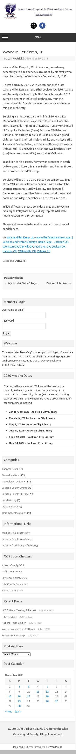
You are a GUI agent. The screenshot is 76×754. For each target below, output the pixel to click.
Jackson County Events (14, 487)
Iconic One (19, 746)
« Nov (8, 711)
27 (56, 701)
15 (10, 696)
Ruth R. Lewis (9, 616)
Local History (9, 500)
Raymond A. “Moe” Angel (21, 283)
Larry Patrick (15, 58)
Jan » (18, 711)
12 (47, 691)
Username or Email (13, 309)
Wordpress (55, 746)
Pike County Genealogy (15, 584)
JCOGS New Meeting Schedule (19, 610)
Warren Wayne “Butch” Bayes (18, 629)
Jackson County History (15, 494)
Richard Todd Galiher (14, 622)
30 (19, 706)
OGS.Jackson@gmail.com (46, 360)
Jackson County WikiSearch (17, 539)
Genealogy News (11, 475)
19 (47, 696)
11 (38, 691)
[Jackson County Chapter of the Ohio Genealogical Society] (38, 18)
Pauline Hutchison (59, 283)
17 (28, 696)
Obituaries (21, 260)
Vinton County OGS (13, 590)
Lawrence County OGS (14, 577)
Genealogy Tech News (14, 481)
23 (19, 701)
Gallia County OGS (12, 571)
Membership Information (16, 532)
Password (8, 320)
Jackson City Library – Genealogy (20, 545)
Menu (38, 36)
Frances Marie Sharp (13, 635)
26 (47, 701)
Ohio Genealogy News (14, 513)
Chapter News (10, 469)
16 (19, 696)
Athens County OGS (13, 565)
